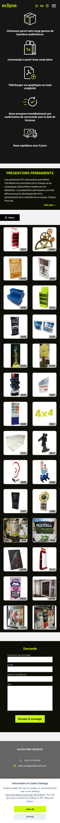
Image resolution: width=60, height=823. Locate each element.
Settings (30, 816)
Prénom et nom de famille (18, 655)
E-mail (10, 665)
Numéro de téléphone (17, 675)
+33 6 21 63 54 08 (32, 760)
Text (9, 684)
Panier (36, 5)
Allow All (30, 809)
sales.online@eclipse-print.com (32, 766)
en (42, 5)
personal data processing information (25, 794)
